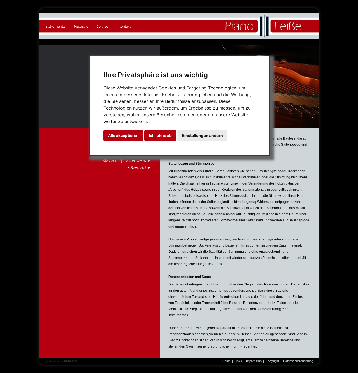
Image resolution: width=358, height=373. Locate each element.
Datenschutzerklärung (298, 361)
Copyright (272, 361)
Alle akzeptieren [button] (123, 135)
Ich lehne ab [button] (160, 135)
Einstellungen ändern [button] (202, 135)
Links (238, 361)
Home (226, 361)
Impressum (254, 361)
